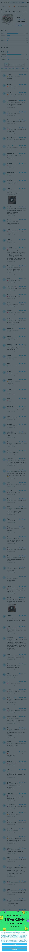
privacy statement (14, 935)
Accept (14, 944)
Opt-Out (14, 947)
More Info (14, 949)
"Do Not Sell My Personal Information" (15, 941)
